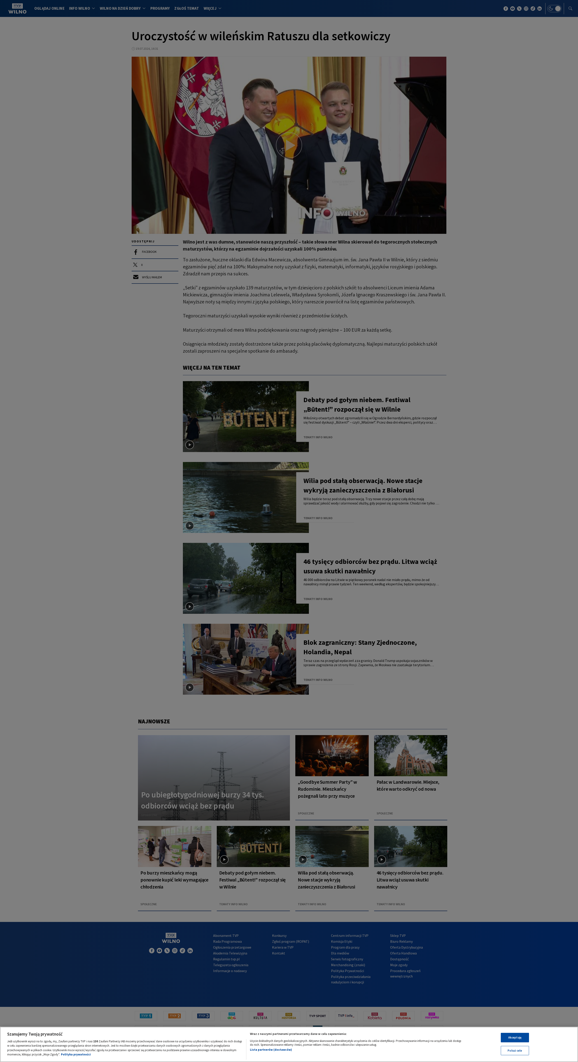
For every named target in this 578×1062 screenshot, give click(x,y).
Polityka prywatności (76, 1054)
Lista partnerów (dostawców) (271, 1050)
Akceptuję (515, 1037)
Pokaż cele (515, 1050)
